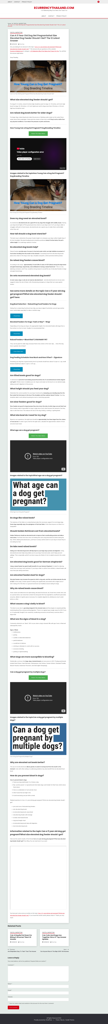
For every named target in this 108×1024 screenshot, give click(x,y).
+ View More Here (18, 351)
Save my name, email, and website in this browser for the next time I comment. (31, 1003)
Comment (11, 965)
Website (10, 997)
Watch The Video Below (38, 133)
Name (10, 984)
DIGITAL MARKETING (16, 32)
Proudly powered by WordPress (43, 1020)
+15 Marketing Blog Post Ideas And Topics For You (44, 51)
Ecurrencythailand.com (54, 8)
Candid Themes (69, 1020)
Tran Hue (22, 44)
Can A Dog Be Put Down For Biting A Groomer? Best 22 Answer (21, 937)
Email (10, 990)
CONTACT (17, 2)
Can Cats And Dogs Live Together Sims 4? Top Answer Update (54, 937)
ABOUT (10, 2)
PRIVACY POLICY (27, 2)
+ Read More (16, 316)
